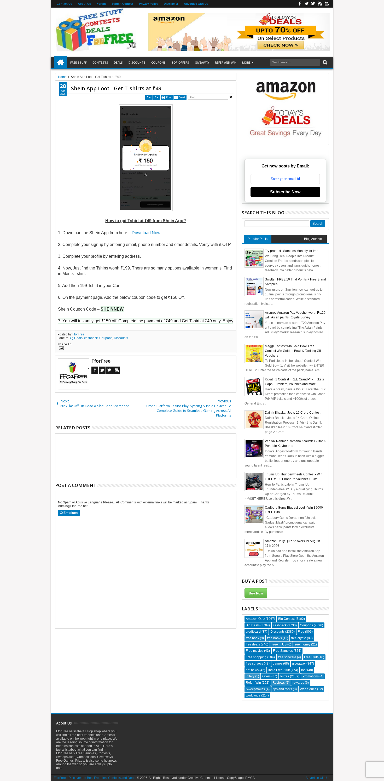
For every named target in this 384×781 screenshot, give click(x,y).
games (277, 663)
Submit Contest (122, 3)
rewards (298, 682)
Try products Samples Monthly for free (291, 251)
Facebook (299, 4)
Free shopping (256, 657)
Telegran (313, 4)
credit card (253, 631)
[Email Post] (60, 349)
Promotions (310, 676)
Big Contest (286, 619)
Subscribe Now (285, 192)
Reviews (278, 682)
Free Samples (283, 651)
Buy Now (256, 593)
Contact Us (64, 3)
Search (324, 62)
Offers (266, 676)
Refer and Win (225, 62)
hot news (252, 670)
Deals (118, 62)
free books (274, 638)
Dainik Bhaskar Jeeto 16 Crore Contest (292, 412)
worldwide (253, 695)
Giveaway (202, 62)
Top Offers (180, 62)
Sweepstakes (255, 689)
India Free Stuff (279, 670)
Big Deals (76, 338)
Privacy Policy (148, 3)
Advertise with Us (196, 3)
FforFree (78, 334)
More (246, 62)
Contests (100, 62)
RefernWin (253, 682)
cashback (91, 338)
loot (303, 670)
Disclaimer (171, 3)
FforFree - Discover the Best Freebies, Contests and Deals (95, 778)
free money (302, 644)
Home (60, 62)
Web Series (308, 689)
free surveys (254, 663)
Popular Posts (257, 239)
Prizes (284, 676)
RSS (320, 4)
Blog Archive (313, 239)
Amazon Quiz (255, 619)
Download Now (146, 233)
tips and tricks (282, 689)
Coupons (158, 62)
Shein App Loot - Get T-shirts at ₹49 (116, 88)
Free (301, 631)
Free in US (279, 644)
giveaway (299, 663)
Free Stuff (78, 62)
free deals (253, 644)
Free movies (254, 651)
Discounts (137, 62)
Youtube (326, 4)
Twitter (306, 4)
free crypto (298, 638)
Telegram (109, 370)
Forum (101, 3)
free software (287, 657)
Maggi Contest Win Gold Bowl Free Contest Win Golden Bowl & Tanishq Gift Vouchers (293, 350)
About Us (84, 3)
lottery (250, 676)
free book (252, 638)
